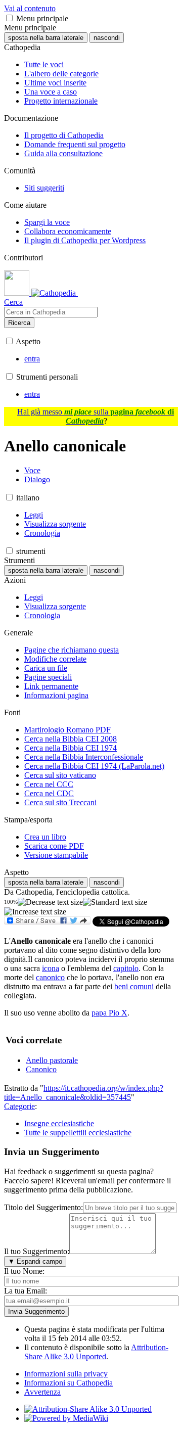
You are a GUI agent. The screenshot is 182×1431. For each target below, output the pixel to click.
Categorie (19, 1106)
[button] (9, 18)
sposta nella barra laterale (45, 37)
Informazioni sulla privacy (66, 1373)
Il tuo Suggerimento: (36, 1251)
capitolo (126, 968)
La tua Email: (25, 1290)
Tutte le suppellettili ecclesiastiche (77, 1132)
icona (50, 968)
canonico (50, 977)
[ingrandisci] (35, 911)
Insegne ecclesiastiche (59, 1123)
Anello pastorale (52, 1060)
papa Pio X (109, 1012)
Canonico (41, 1069)
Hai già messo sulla (95, 416)
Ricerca (19, 323)
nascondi (107, 37)
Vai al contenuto (30, 8)
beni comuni (134, 986)
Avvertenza (42, 1392)
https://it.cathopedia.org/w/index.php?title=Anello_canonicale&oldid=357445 (83, 1092)
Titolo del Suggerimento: (43, 1207)
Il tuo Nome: (24, 1271)
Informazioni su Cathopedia (68, 1382)
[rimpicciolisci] (50, 902)
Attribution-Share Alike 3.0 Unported (96, 1352)
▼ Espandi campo (35, 1261)
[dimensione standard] (115, 902)
